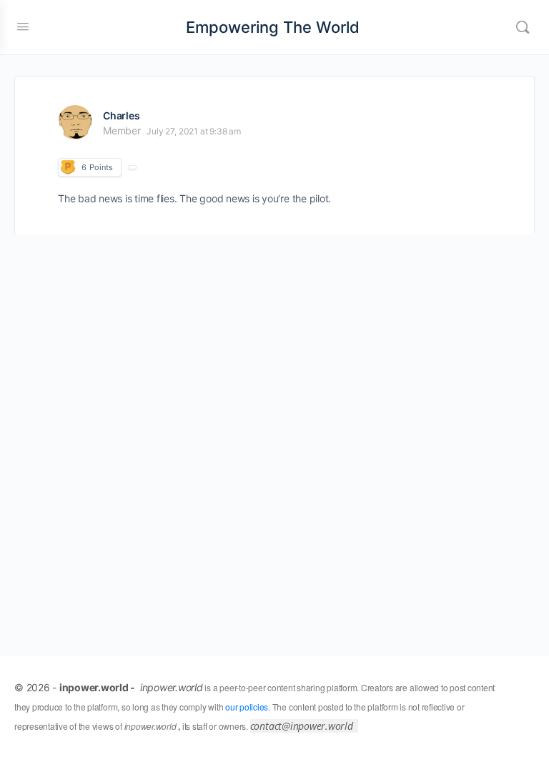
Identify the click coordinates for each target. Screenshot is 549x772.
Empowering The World (273, 27)
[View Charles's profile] (75, 122)
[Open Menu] (22, 26)
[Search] (522, 27)
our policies (246, 707)
